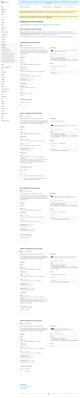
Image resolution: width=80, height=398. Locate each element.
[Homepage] (48, 394)
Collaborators (71, 16)
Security (37, 393)
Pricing (59, 393)
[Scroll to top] (78, 396)
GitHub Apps (28, 45)
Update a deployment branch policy (8, 60)
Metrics (40, 17)
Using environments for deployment (65, 36)
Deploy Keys (22, 17)
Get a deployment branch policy (8, 58)
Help (45, 393)
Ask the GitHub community (26, 386)
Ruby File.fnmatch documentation (26, 162)
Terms (29, 393)
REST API (2, 7)
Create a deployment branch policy (8, 56)
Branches (66, 16)
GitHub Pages (32, 17)
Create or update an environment (50, 34)
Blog (73, 393)
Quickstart (3, 9)
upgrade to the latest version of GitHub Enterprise (42, 12)
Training (69, 393)
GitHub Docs (6, 2)
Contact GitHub (53, 393)
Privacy (33, 393)
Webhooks (44, 17)
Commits (76, 16)
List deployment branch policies (7, 54)
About (77, 393)
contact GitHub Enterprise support (67, 12)
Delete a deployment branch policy (8, 61)
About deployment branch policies (8, 53)
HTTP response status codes (26, 99)
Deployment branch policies (25, 7)
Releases (37, 17)
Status (42, 393)
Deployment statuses (5, 49)
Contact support (24, 388)
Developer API (64, 393)
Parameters (22, 57)
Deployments (28, 6)
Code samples (53, 47)
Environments (3, 47)
